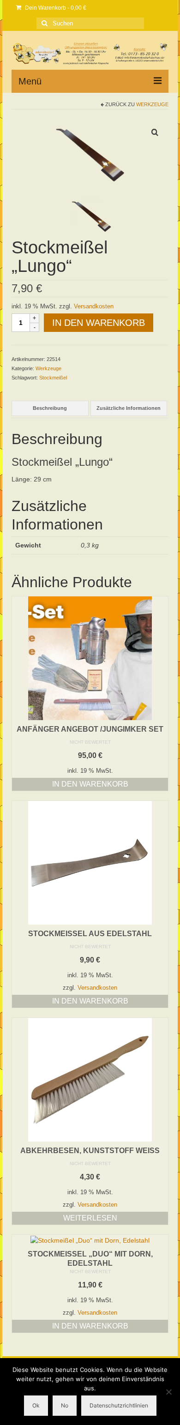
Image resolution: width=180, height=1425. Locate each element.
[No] (168, 1391)
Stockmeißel (53, 377)
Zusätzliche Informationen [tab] (128, 408)
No (64, 1405)
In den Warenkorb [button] (90, 784)
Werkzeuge (152, 104)
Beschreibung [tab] (50, 408)
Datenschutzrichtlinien (119, 1405)
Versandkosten (94, 306)
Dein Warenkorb (55, 8)
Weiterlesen (90, 1218)
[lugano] (90, 154)
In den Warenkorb (98, 323)
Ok (36, 1405)
